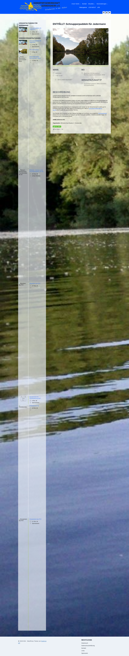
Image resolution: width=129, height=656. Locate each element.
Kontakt (84, 4)
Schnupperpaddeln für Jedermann (35, 28)
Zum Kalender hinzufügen (64, 79)
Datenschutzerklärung (88, 645)
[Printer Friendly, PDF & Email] (57, 126)
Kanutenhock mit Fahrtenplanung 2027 (35, 397)
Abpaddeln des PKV (34, 283)
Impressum (84, 643)
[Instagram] (106, 12)
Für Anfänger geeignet (90, 83)
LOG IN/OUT (92, 7)
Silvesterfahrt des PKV (35, 519)
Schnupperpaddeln (89, 85)
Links (83, 650)
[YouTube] (109, 12)
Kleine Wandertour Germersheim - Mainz (35, 57)
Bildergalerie (83, 7)
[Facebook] (103, 12)
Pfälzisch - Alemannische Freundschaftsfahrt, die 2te (36, 170)
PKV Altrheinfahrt (34, 50)
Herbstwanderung (34, 406)
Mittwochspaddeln (101, 83)
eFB (98, 7)
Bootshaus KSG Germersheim (92, 73)
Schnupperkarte (102, 113)
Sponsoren (84, 653)
